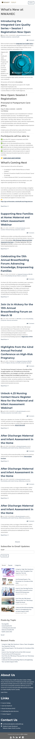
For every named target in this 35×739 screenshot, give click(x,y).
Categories (18, 565)
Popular (10, 565)
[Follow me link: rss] (13, 737)
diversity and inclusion (12, 320)
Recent (4, 565)
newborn (23, 229)
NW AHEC (19, 318)
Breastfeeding (9, 275)
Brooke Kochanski (21, 35)
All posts (17, 542)
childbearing (21, 448)
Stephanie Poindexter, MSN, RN (25, 274)
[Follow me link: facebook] (22, 737)
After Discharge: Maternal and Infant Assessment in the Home (17, 439)
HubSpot (25, 734)
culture (19, 413)
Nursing (12, 229)
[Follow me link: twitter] (19, 737)
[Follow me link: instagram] (25, 737)
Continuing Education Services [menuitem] (10, 711)
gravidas (29, 362)
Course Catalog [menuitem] (6, 703)
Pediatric (19, 275)
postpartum (8, 37)
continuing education (9, 627)
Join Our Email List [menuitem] (7, 705)
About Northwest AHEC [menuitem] (8, 708)
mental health (7, 626)
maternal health (15, 37)
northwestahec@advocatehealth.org (13, 724)
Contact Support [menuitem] (6, 714)
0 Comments (31, 40)
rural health (17, 362)
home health (15, 413)
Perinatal (8, 229)
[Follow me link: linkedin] (16, 737)
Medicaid (3, 37)
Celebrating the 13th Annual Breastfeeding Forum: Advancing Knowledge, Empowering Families (17, 263)
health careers (7, 631)
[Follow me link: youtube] (10, 737)
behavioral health (8, 629)
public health (11, 448)
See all (2, 635)
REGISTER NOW (20, 425)
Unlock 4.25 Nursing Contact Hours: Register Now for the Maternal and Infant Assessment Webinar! (17, 400)
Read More (4, 206)
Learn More (4, 692)
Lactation (3, 229)
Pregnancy (8, 362)
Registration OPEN (27, 336)
